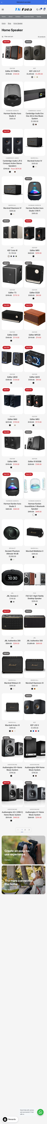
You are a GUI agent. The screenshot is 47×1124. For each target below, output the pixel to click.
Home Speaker (17, 23)
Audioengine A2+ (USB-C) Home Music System (12, 813)
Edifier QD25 (35, 377)
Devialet (12, 548)
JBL (12, 593)
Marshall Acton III (12, 725)
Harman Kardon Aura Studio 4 (12, 114)
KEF (34, 68)
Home (4, 16)
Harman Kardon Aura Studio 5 (12, 505)
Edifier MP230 (34, 335)
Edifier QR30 (12, 377)
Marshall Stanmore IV (12, 208)
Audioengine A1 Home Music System (34, 813)
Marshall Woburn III (12, 683)
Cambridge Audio (34, 110)
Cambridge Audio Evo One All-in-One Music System (34, 116)
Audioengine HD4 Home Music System (34, 768)
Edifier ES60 (12, 335)
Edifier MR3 (34, 419)
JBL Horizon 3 (12, 596)
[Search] (37, 9)
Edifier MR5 (34, 250)
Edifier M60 (12, 419)
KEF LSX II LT (34, 71)
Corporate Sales (28, 16)
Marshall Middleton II (34, 551)
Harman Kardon (12, 110)
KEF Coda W (12, 250)
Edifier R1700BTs (12, 71)
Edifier (12, 68)
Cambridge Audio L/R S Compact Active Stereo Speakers (12, 163)
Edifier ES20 (35, 293)
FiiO (34, 593)
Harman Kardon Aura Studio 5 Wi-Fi (34, 209)
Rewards (12, 1119)
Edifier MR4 (12, 461)
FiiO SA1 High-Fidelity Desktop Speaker (35, 597)
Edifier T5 (12, 293)
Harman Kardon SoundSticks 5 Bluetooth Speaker (35, 506)
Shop (9, 23)
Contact (17, 16)
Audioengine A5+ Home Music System (12, 768)
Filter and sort (8, 36)
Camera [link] (7, 860)
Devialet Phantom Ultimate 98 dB (12, 552)
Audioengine (12, 764)
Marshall (34, 158)
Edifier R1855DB (34, 461)
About (10, 16)
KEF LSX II (34, 725)
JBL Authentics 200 (12, 641)
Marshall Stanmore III (35, 683)
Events (39, 16)
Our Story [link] (8, 890)
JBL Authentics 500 (35, 641)
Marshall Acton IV (34, 161)
